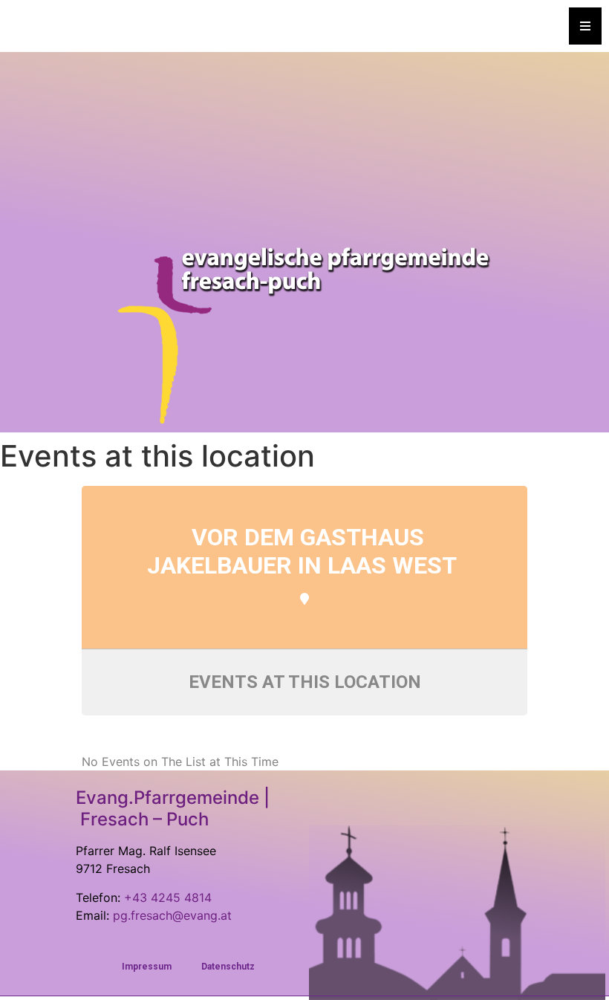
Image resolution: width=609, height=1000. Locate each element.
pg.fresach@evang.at (172, 915)
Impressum (147, 966)
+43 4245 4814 (168, 897)
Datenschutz (228, 966)
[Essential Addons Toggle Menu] (585, 26)
